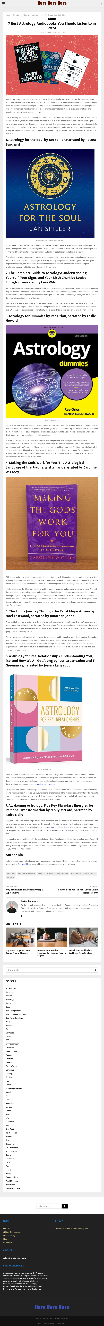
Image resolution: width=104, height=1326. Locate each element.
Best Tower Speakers (14, 1018)
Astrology (11, 874)
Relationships (11, 1133)
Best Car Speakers (13, 1011)
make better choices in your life (42, 784)
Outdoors (10, 1122)
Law (7, 1099)
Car (7, 1029)
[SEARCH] (95, 970)
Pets (7, 1125)
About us (6, 1228)
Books (40, 874)
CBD (7, 1040)
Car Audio (10, 1033)
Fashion (9, 1055)
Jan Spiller (50, 874)
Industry (9, 1092)
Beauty (8, 1007)
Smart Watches (12, 1148)
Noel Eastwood (89, 874)
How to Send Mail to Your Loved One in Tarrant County (78, 891)
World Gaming (12, 1181)
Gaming (9, 1074)
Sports (8, 1155)
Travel (8, 1170)
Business (9, 1025)
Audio (8, 1003)
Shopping (10, 1144)
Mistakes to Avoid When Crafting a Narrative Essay (81, 952)
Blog (8, 1022)
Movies (9, 1107)
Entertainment (11, 1051)
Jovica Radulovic (46, 32)
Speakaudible (23, 864)
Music (8, 1111)
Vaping (9, 1174)
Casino (9, 1037)
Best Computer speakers (16, 1014)
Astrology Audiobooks (26, 874)
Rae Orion (10, 877)
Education (52, 19)
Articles (9, 996)
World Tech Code (13, 1188)
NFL (7, 1118)
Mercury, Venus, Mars (60, 827)
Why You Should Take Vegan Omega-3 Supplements (25, 891)
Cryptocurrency (12, 1044)
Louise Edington (62, 874)
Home (8, 1085)
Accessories (11, 988)
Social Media (11, 1151)
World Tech (10, 1185)
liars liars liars (52, 3)
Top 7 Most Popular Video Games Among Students (18, 952)
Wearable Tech (12, 1177)
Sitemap (6, 1239)
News (8, 1114)
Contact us (7, 1243)
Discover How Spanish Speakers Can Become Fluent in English (51, 953)
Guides (9, 1077)
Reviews (9, 1137)
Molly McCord (76, 874)
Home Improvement (14, 1088)
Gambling (10, 1070)
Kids (8, 1096)
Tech (8, 1162)
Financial (9, 1059)
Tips (7, 1166)
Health (8, 1081)
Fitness (9, 1062)
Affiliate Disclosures (11, 1232)
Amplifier (9, 992)
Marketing (10, 1103)
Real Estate (10, 1129)
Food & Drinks (11, 1066)
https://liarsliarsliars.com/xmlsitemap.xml (71, 1229)
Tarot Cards (10, 1159)
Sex (7, 1140)
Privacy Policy (9, 1236)
